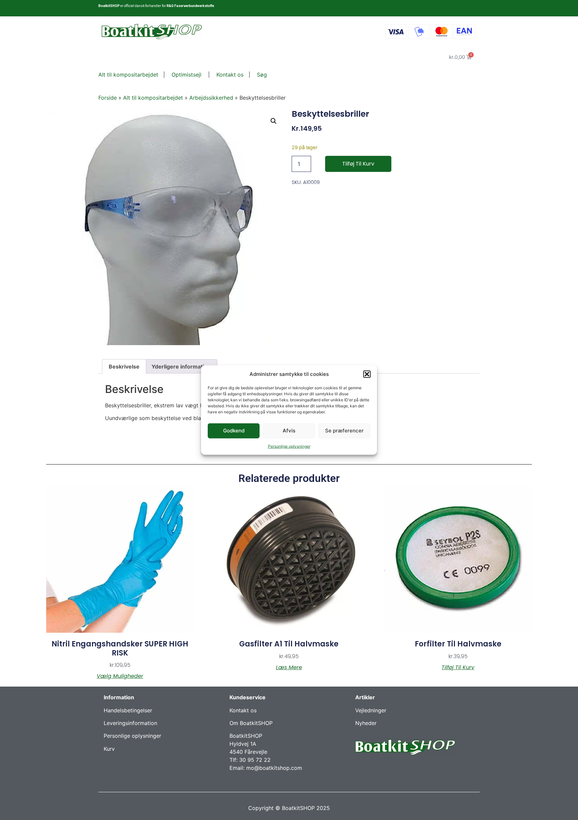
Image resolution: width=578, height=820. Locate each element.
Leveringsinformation (130, 723)
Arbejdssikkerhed (211, 97)
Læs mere (289, 667)
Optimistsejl (185, 74)
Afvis (289, 430)
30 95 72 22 (255, 759)
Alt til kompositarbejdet (128, 74)
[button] (367, 374)
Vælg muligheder (120, 676)
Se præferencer (344, 430)
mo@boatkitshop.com (274, 767)
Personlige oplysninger (289, 445)
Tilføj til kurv (358, 164)
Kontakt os (229, 74)
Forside (107, 97)
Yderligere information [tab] (181, 366)
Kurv (109, 748)
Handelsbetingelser (128, 710)
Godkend (234, 430)
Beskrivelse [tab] (124, 366)
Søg (262, 74)
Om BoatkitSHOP (251, 723)
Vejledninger (370, 710)
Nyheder (366, 723)
